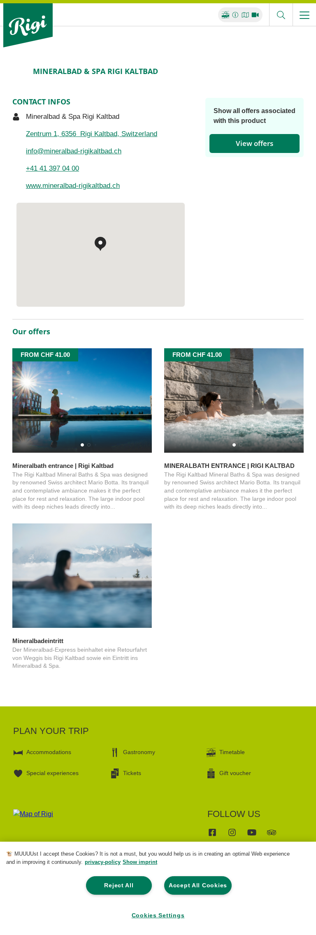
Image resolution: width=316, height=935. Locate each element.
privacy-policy (103, 862)
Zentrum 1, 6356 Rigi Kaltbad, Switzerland (91, 134)
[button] (82, 445)
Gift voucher (235, 773)
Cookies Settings (158, 915)
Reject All (118, 885)
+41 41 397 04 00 (52, 168)
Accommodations (48, 752)
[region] (158, 888)
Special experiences (52, 773)
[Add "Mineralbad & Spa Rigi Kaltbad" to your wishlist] (295, 71)
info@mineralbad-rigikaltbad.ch (73, 151)
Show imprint (140, 862)
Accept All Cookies (198, 885)
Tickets (132, 773)
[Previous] (19, 71)
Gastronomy (139, 752)
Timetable (232, 752)
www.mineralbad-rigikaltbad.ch (73, 186)
